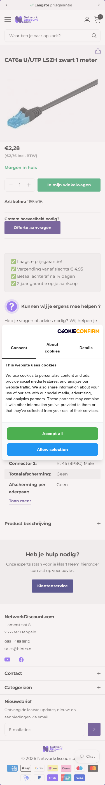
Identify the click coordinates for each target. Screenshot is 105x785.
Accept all (52, 433)
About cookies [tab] (52, 347)
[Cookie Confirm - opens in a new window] (78, 331)
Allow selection (52, 449)
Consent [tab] (19, 348)
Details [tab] (86, 348)
